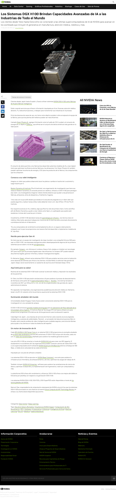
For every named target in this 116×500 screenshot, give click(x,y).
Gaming (29, 6)
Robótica (58, 6)
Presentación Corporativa (9, 442)
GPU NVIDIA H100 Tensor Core (25, 332)
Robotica (27, 411)
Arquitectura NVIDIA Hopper (44, 407)
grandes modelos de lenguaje (37, 308)
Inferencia (45, 409)
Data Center (18, 6)
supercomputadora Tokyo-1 (40, 281)
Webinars (81, 445)
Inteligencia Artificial (57, 409)
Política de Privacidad (7, 492)
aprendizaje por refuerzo (50, 218)
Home (4, 6)
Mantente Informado (85, 449)
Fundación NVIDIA (7, 459)
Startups (68, 6)
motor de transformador (24, 336)
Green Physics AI (22, 122)
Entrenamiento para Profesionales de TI (53, 465)
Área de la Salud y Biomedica (24, 407)
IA (10, 6)
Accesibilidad (43, 492)
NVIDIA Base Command (46, 357)
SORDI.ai (29, 124)
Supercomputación (37, 411)
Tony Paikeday (19, 28)
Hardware (28, 409)
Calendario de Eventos (85, 452)
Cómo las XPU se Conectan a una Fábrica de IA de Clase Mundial (108, 107)
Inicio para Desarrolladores (49, 445)
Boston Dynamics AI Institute (21, 188)
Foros (41, 439)
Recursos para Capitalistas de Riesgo (52, 459)
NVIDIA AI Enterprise (30, 364)
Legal (35, 492)
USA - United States (108, 489)
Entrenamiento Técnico (47, 462)
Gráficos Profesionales (44, 6)
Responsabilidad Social (8, 455)
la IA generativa (39, 244)
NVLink (48, 341)
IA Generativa (36, 409)
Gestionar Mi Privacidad (24, 492)
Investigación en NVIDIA (9, 449)
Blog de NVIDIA (83, 442)
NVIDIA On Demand (84, 459)
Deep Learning (33, 404)
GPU (22, 409)
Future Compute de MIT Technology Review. (59, 389)
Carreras (42, 442)
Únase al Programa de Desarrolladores (52, 449)
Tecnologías (5, 445)
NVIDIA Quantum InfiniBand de (49, 346)
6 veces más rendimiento (21, 334)
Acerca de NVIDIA (7, 439)
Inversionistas (5, 452)
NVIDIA (43, 341)
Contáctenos (14, 494)
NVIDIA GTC (82, 455)
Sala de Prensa (93, 6)
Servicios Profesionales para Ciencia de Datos (55, 469)
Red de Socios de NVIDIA (48, 452)
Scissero (22, 249)
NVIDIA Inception (45, 455)
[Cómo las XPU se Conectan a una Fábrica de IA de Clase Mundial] (88, 109)
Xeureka (54, 281)
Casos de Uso (80, 6)
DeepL (22, 258)
